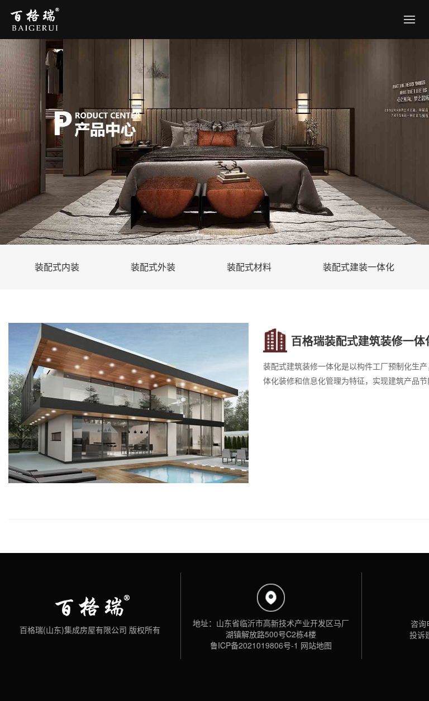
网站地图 (316, 645)
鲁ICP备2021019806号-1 (254, 645)
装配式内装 (57, 266)
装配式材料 (249, 266)
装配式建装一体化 (358, 266)
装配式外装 (153, 266)
